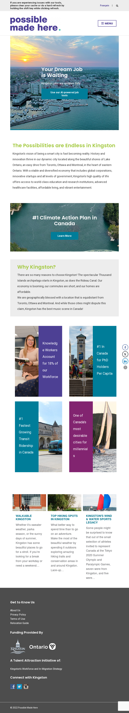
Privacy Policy (18, 614)
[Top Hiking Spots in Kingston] (64, 534)
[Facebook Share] (125, 347)
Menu (108, 23)
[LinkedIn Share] (125, 361)
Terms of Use (17, 618)
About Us (15, 610)
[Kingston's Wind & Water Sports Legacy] (99, 538)
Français (104, 5)
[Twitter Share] (125, 354)
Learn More (65, 235)
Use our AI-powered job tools (64, 94)
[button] (125, 367)
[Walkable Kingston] (29, 532)
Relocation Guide (19, 623)
